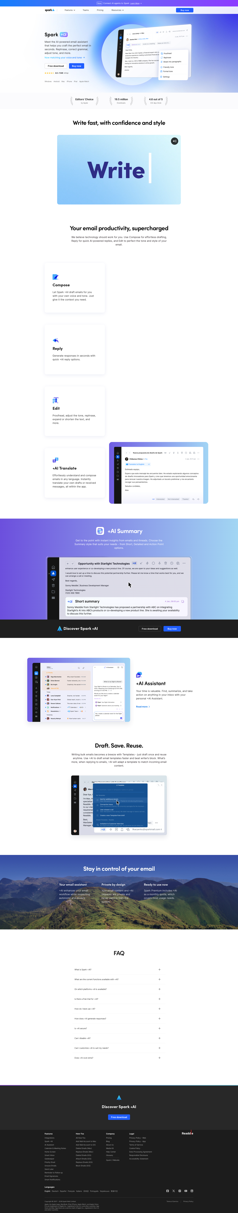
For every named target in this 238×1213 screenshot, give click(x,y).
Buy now (185, 10)
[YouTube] (185, 1190)
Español (63, 1191)
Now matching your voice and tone (63, 57)
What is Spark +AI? (82, 969)
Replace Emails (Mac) (84, 1152)
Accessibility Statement (138, 1159)
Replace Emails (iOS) (84, 1162)
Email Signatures (51, 1176)
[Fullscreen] (178, 202)
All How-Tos (80, 1138)
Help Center (111, 1152)
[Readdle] (187, 1132)
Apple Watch (84, 81)
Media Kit (110, 1148)
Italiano (79, 1191)
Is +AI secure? (80, 1028)
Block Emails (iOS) (83, 1166)
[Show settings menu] (173, 202)
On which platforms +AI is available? (90, 989)
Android (57, 81)
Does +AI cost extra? (83, 1058)
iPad (75, 81)
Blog (108, 1141)
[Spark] (54, 10)
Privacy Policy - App (137, 1141)
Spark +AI (49, 1141)
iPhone (69, 81)
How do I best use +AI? (84, 1009)
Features (69, 10)
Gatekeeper (49, 1159)
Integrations (49, 1138)
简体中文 (114, 1191)
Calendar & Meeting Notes (55, 1148)
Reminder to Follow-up (54, 1173)
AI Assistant (49, 1145)
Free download (56, 66)
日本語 (86, 1191)
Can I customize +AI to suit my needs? (91, 1048)
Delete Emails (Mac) (84, 1148)
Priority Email (50, 1162)
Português (94, 1191)
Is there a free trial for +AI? (86, 999)
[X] (173, 1190)
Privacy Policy (188, 1201)
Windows (48, 81)
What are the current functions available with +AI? (96, 979)
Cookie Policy (134, 1148)
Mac (63, 81)
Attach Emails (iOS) (83, 1159)
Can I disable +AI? (82, 1038)
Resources (116, 10)
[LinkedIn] (191, 1190)
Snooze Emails (50, 1166)
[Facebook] (167, 1190)
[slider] (116, 202)
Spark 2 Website (112, 1160)
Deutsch (55, 1191)
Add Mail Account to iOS (86, 1145)
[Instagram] (179, 1190)
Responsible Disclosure (138, 1155)
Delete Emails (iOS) (83, 1155)
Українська (104, 1191)
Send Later (49, 1169)
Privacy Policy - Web (137, 1138)
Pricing (109, 1138)
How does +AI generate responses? (90, 1018)
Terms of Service (136, 1145)
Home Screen (50, 1152)
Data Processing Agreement (140, 1152)
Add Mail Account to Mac (86, 1141)
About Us (110, 1145)
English (47, 1191)
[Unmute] (168, 202)
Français (71, 1191)
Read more (142, 706)
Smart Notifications (52, 1179)
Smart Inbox (50, 1155)
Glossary (109, 1155)
